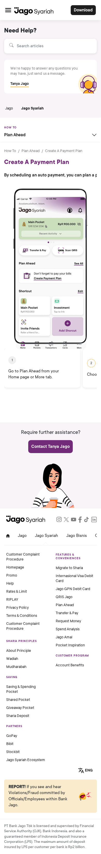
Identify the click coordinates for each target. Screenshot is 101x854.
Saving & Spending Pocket (21, 689)
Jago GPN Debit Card (73, 588)
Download (83, 10)
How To (10, 150)
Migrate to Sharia (69, 567)
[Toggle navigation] (8, 10)
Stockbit (13, 751)
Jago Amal (64, 637)
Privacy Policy (17, 607)
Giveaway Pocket (20, 707)
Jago (9, 108)
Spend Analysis (68, 629)
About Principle (18, 650)
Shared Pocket (18, 699)
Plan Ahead (30, 150)
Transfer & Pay (67, 613)
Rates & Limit (16, 591)
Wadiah (12, 658)
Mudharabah (16, 666)
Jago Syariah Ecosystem (25, 759)
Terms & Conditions (21, 615)
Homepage (15, 567)
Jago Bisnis (76, 535)
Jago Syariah (32, 108)
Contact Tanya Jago (50, 446)
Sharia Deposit (17, 715)
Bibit (9, 743)
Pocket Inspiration (70, 645)
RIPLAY (12, 599)
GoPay (11, 735)
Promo (11, 575)
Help (10, 583)
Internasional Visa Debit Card (74, 578)
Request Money (68, 621)
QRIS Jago (64, 597)
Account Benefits (70, 665)
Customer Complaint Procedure (23, 557)
